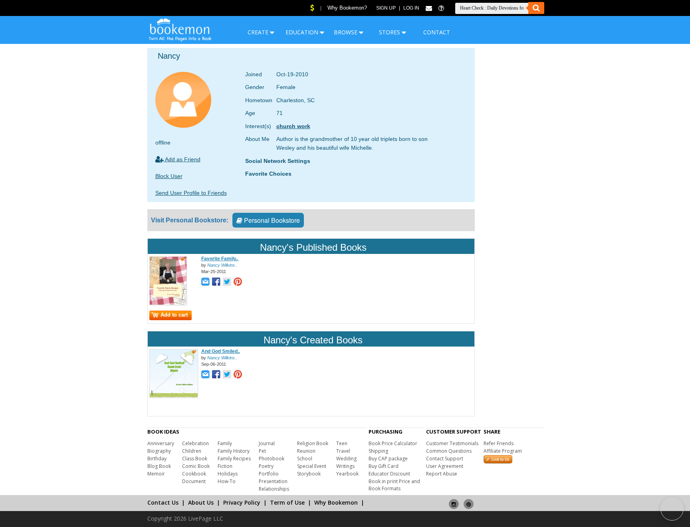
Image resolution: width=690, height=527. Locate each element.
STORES (390, 32)
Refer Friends (499, 443)
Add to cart (174, 315)
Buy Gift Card (384, 466)
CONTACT (436, 32)
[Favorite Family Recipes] (168, 303)
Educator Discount (389, 473)
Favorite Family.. (219, 259)
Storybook (309, 473)
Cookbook (194, 473)
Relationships (274, 488)
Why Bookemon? (347, 8)
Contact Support (444, 458)
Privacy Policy (241, 502)
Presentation (273, 481)
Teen (341, 443)
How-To (227, 481)
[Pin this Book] (238, 282)
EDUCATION (303, 32)
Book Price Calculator (393, 443)
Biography (159, 451)
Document (194, 481)
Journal (267, 443)
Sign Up (386, 8)
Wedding (346, 458)
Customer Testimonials (452, 443)
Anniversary (160, 443)
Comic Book (196, 466)
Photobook (271, 458)
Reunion (306, 451)
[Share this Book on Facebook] (216, 282)
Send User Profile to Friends (191, 193)
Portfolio (269, 473)
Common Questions (449, 451)
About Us (201, 502)
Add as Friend (182, 159)
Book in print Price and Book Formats (394, 485)
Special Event (311, 466)
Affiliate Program (503, 451)
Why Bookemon (336, 502)
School (304, 458)
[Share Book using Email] (205, 282)
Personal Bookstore (271, 220)
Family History (234, 451)
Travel (343, 451)
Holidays (228, 473)
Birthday (157, 458)
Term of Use (287, 502)
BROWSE (346, 32)
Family (225, 443)
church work (293, 126)
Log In (411, 8)
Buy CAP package (388, 458)
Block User (168, 176)
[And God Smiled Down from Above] (173, 396)
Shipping (378, 451)
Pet (262, 451)
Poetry (266, 466)
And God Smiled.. (220, 351)
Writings (345, 466)
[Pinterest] (468, 500)
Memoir (156, 473)
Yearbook (347, 473)
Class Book (194, 458)
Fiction (225, 466)
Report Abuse (441, 473)
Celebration (195, 443)
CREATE (259, 32)
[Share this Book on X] (227, 282)
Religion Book (312, 443)
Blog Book (159, 466)
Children (191, 451)
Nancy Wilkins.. (222, 265)
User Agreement (444, 466)
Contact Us (162, 502)
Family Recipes (234, 458)
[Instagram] (453, 500)
